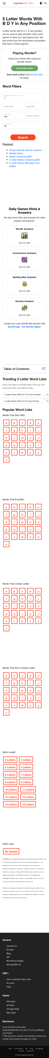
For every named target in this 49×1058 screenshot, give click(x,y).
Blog (9, 953)
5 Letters (26, 767)
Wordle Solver (16, 153)
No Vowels (11, 851)
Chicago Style (13, 1009)
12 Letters (11, 797)
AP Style (10, 1005)
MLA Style (11, 1012)
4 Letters (10, 767)
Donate (10, 949)
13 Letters (28, 797)
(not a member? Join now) (19, 979)
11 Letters (28, 789)
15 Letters (28, 804)
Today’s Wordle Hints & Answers (25, 150)
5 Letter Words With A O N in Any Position (22, 401)
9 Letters (26, 782)
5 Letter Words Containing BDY (24, 159)
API (8, 957)
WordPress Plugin (15, 960)
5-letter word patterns (19, 388)
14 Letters (11, 804)
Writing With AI (14, 964)
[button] (42, 4)
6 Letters (10, 774)
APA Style (11, 1001)
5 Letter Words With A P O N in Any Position (23, 394)
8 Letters (10, 782)
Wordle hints (36, 74)
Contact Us (12, 946)
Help (9, 986)
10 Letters (11, 789)
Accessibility (18, 1048)
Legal (10, 1048)
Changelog (39, 1048)
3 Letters (26, 760)
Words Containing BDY (20, 156)
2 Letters (10, 760)
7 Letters (26, 774)
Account (10, 983)
